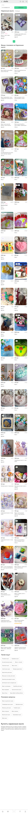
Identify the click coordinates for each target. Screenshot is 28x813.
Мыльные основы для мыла (8, 676)
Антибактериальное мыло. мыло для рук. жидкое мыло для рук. (7, 153)
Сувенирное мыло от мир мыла (21, 461)
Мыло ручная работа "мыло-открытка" (19, 621)
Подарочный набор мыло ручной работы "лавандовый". (20, 34)
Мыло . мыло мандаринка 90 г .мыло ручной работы (7, 567)
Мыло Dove (4, 693)
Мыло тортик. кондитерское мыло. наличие (5, 594)
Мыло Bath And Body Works (16, 693)
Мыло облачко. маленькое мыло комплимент (21, 567)
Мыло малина (15, 711)
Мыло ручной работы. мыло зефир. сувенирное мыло (20, 125)
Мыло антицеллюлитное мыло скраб (20, 71)
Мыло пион (14, 665)
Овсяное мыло (5, 665)
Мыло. (2, 283)
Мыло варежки (5, 689)
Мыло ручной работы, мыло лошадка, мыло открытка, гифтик (20, 540)
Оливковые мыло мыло (7, 704)
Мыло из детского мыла (7, 701)
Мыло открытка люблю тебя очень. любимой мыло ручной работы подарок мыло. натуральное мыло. (6, 648)
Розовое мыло (5, 658)
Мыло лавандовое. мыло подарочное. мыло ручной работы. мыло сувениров (7, 98)
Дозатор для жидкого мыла (8, 679)
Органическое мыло (16, 689)
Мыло (16, 151)
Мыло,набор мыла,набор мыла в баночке (6, 71)
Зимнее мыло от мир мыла (7, 486)
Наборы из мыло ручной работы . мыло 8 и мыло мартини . (20, 648)
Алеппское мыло (6, 669)
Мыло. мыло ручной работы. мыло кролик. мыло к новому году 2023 (7, 125)
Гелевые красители (17, 669)
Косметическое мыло (7, 662)
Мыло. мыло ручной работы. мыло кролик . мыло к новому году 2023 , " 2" (21, 513)
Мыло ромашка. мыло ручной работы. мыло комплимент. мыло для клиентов (20, 98)
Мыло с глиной (18, 662)
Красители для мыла (7, 672)
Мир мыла (4, 718)
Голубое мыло (17, 708)
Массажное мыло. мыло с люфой (21, 486)
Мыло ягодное (5, 711)
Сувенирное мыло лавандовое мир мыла (6, 621)
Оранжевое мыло (17, 714)
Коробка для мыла (17, 686)
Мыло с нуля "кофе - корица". (5, 36)
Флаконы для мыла (6, 708)
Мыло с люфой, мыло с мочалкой (20, 594)
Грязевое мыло (15, 658)
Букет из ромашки (6, 686)
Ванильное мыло (6, 714)
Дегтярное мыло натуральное (9, 682)
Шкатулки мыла (19, 704)
